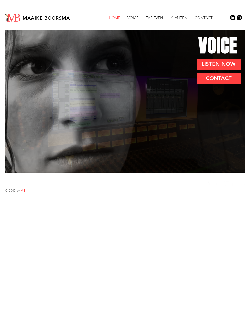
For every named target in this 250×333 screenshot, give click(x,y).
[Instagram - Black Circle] (239, 17)
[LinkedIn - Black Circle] (232, 17)
